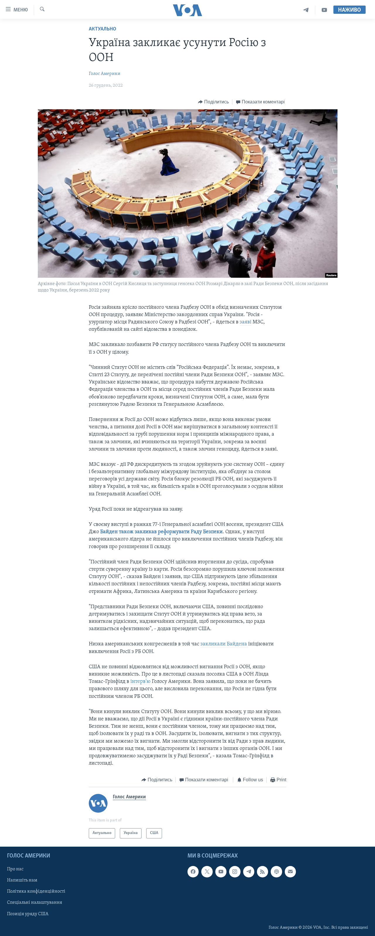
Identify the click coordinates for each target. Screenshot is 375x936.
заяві (245, 322)
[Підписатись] (290, 871)
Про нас (15, 869)
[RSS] (262, 871)
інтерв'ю (140, 681)
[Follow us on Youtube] (220, 871)
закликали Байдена (224, 644)
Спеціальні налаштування (34, 902)
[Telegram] (306, 10)
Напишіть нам (22, 880)
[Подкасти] (276, 871)
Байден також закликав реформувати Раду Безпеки (161, 532)
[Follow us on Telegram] (248, 871)
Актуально (102, 29)
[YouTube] (324, 10)
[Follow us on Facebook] (193, 871)
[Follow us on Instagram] (234, 871)
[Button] (213, 102)
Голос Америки (104, 73)
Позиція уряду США (27, 913)
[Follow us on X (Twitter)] (206, 871)
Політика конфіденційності (36, 891)
